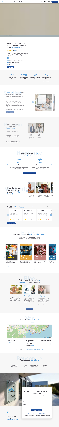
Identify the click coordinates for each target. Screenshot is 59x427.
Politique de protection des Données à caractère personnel (35, 349)
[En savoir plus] (11, 252)
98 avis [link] (15, 50)
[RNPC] (2, 1)
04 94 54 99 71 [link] (11, 342)
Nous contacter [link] (10, 67)
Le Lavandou (34, 362)
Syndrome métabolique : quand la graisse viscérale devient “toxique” (42, 295)
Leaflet (44, 337)
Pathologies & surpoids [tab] (22, 282)
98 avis (40, 206)
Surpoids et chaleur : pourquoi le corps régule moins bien (16, 295)
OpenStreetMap (47, 337)
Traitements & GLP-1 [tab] (37, 282)
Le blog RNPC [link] (29, 308)
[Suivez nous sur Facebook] (49, 344)
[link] (47, 2)
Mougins (14, 362)
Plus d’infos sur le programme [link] (30, 173)
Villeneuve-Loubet (24, 362)
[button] (29, 330)
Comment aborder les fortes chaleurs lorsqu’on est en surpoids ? (29, 295)
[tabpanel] (29, 295)
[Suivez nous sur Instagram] (50, 344)
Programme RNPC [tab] (29, 282)
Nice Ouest (44, 362)
